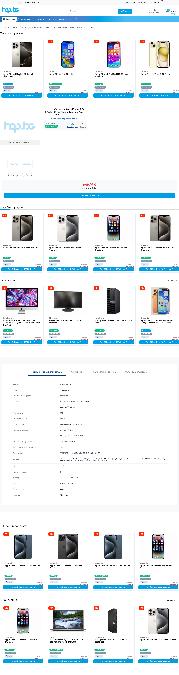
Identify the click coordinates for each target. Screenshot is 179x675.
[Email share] (17, 175)
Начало (128, 2)
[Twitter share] (31, 175)
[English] (162, 1)
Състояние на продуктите (44, 19)
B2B (76, 19)
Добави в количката (23, 95)
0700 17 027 (22, 2)
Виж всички (173, 280)
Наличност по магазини (103, 372)
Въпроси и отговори (136, 372)
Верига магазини (65, 19)
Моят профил (154, 12)
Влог (140, 2)
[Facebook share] (8, 175)
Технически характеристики (47, 372)
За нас (146, 2)
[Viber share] (13, 175)
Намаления (24, 19)
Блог (135, 2)
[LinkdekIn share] (22, 175)
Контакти (155, 2)
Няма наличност (89, 195)
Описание (76, 372)
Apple (62, 489)
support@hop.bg (34, 2)
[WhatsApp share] (27, 175)
